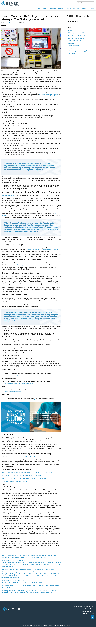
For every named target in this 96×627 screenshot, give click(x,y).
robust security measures (21, 265)
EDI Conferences (74, 53)
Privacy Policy (69, 625)
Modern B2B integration (9, 196)
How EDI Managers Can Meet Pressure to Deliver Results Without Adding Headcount (27, 472)
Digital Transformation (76, 46)
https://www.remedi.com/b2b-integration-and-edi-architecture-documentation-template (28, 569)
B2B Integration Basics (76, 33)
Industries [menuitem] (60, 8)
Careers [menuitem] (84, 8)
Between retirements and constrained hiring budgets (42, 250)
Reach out (5, 460)
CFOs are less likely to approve (48, 95)
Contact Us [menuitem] (91, 8)
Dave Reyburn (10, 23)
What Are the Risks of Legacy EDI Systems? (15, 481)
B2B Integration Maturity (76, 36)
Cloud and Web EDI (74, 41)
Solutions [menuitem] (45, 8)
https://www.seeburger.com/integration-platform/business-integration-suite (27, 400)
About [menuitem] (78, 8)
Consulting (72, 43)
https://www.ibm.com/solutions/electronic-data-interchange (22, 375)
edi (70, 48)
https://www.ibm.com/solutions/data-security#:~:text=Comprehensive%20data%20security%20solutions (22, 581)
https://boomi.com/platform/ (13, 392)
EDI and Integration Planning (78, 51)
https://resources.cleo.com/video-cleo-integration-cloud (21, 383)
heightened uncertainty (31, 457)
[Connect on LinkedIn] (92, 617)
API (70, 30)
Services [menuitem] (38, 8)
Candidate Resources (76, 38)
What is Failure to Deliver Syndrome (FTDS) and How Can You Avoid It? (22, 475)
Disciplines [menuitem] (53, 8)
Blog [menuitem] (74, 8)
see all (68, 56)
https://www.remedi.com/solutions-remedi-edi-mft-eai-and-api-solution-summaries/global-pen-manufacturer (30, 586)
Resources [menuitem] (68, 8)
